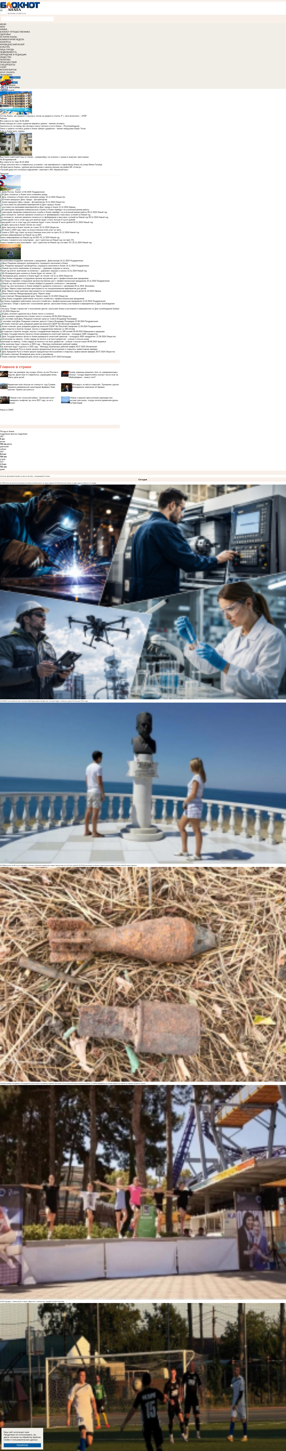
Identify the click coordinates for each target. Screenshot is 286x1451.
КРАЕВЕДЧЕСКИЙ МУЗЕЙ (12, 44)
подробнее (22, 434)
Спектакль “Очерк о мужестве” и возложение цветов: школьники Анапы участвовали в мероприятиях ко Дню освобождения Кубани (59, 309)
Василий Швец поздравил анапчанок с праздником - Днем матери (30, 261)
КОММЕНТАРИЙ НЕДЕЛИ (12, 39)
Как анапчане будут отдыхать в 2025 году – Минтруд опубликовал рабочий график (37, 346)
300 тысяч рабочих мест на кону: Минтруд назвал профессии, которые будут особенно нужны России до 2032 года (46, 701)
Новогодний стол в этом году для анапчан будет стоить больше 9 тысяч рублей (36, 222)
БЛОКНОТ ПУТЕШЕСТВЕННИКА (15, 32)
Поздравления (38, 192)
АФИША (3, 29)
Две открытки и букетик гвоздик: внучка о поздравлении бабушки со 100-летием (36, 331)
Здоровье (101, 341)
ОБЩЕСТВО (5, 57)
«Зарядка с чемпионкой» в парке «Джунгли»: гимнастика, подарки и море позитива (34, 1301)
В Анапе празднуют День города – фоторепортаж (22, 202)
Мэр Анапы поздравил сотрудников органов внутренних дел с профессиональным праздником (43, 281)
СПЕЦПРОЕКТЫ (7, 65)
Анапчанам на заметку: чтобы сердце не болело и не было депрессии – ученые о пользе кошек (43, 341)
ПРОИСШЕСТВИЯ (8, 62)
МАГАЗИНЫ (14, 87)
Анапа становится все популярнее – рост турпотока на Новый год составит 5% (36, 242)
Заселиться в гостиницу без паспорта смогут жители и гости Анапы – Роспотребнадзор (39, 126)
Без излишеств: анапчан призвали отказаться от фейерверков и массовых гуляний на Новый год (44, 217)
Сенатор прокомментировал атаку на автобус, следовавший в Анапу (25, 476)
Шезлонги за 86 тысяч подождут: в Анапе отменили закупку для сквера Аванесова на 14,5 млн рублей (41, 865)
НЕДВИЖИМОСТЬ (8, 52)
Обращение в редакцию (94, 331)
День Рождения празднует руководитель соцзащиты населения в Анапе (32, 266)
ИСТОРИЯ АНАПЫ (8, 37)
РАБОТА (17, 77)
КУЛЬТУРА (5, 47)
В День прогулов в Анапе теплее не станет (19, 227)
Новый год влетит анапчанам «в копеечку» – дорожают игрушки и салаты (33, 271)
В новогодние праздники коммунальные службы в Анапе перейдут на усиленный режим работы (43, 212)
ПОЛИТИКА (5, 60)
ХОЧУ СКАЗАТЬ (7, 72)
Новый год (102, 212)
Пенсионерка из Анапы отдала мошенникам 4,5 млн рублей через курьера (110, 865)
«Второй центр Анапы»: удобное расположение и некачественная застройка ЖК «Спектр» (40, 167)
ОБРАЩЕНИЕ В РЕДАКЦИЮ (13, 55)
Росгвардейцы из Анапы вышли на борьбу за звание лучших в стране (120, 1083)
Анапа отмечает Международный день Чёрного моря (24, 296)
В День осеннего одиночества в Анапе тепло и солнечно (25, 316)
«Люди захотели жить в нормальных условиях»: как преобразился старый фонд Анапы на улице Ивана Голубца (51, 164)
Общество (60, 197)
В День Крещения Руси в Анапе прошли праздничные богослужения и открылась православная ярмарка (47, 352)
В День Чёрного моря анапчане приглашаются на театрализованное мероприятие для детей (42, 291)
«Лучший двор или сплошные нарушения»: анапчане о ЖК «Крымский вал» (34, 170)
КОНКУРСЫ (5, 42)
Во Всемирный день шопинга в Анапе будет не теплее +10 (26, 276)
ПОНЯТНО (22, 1445)
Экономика (89, 286)
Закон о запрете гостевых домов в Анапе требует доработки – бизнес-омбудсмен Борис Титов (43, 128)
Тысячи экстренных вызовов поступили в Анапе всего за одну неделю (29, 483)
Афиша (72, 207)
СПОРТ (3, 67)
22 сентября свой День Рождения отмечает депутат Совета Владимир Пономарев (37, 321)
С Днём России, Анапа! (10, 192)
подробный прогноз (8, 434)
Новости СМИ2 (6, 410)
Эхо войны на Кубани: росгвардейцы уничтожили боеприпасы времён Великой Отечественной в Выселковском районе (47, 1083)
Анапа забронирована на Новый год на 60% (19, 237)
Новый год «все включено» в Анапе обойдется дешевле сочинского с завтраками (37, 286)
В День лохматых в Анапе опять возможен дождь (22, 197)
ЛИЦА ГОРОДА (7, 49)
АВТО (2, 27)
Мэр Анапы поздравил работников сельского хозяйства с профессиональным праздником (41, 301)
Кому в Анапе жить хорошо (12, 131)
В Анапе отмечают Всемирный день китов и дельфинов (25, 357)
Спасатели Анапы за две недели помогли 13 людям (77, 483)
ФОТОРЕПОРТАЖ (8, 70)
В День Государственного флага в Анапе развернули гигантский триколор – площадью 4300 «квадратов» (48, 336)
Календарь (66, 357)
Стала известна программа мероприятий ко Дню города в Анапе (29, 207)
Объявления (91, 346)
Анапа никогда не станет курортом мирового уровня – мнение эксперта (32, 123)
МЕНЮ (3, 24)
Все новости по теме (9, 121)
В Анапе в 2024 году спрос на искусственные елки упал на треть (29, 232)
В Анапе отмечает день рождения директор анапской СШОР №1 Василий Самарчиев (38, 326)
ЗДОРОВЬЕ (5, 34)
